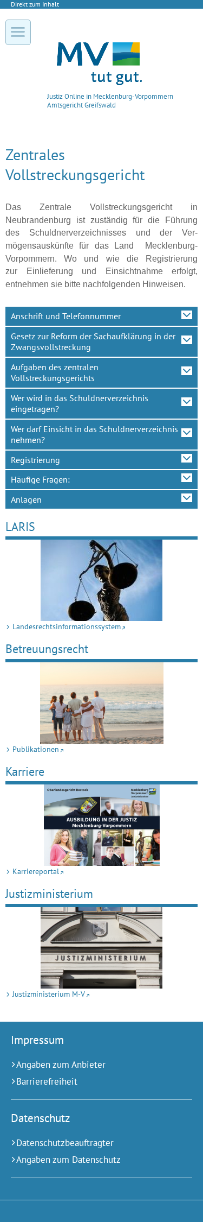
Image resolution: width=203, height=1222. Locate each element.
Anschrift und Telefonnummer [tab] (66, 316)
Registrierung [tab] (35, 459)
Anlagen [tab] (26, 499)
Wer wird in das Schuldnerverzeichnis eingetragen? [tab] (79, 403)
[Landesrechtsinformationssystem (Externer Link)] (101, 580)
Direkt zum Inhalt (35, 4)
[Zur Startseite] (99, 82)
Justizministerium (49, 893)
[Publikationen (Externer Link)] (101, 703)
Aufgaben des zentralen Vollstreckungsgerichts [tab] (55, 372)
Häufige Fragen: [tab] (40, 479)
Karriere (24, 771)
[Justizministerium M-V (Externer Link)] (101, 948)
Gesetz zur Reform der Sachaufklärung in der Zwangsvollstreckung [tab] (93, 341)
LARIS (20, 526)
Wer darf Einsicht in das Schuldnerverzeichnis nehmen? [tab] (94, 434)
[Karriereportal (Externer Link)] (101, 825)
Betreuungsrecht (46, 648)
